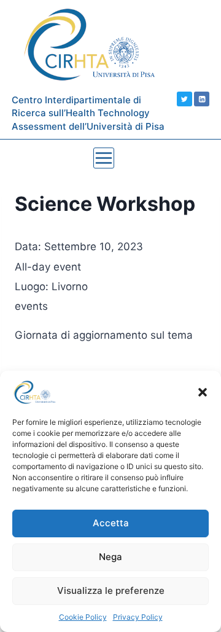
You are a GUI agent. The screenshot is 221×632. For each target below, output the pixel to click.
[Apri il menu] (103, 158)
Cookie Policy (83, 617)
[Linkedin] (201, 99)
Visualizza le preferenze (111, 590)
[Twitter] (184, 99)
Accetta (111, 523)
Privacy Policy (138, 617)
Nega (110, 557)
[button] (202, 392)
